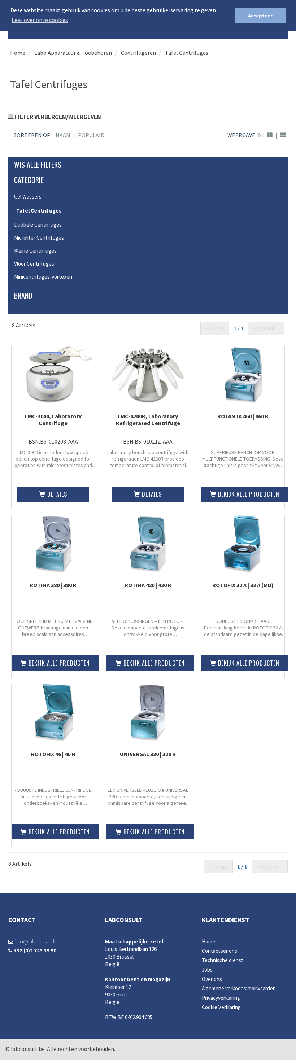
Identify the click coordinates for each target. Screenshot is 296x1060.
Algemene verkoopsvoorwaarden (239, 988)
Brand (23, 295)
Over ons (212, 979)
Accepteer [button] (260, 15)
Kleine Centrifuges (35, 250)
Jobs (207, 969)
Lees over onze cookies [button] (40, 19)
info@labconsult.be (36, 941)
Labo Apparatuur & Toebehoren (72, 52)
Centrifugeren (138, 52)
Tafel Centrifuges (186, 52)
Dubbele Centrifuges (38, 224)
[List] (283, 135)
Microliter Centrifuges (39, 237)
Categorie (29, 179)
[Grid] (269, 135)
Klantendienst (225, 920)
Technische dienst (222, 960)
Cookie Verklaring (221, 1007)
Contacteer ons (219, 950)
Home (17, 52)
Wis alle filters (37, 164)
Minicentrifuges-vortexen (43, 276)
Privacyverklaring (221, 997)
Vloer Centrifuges (34, 263)
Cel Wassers (28, 196)
